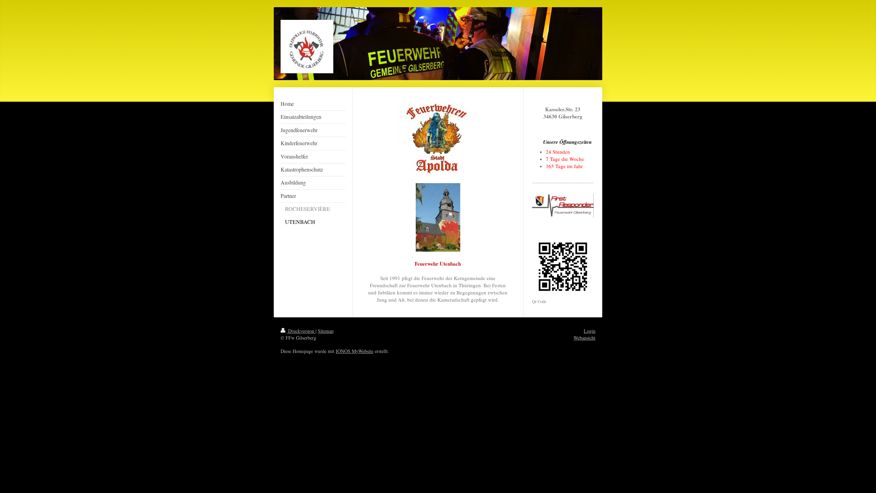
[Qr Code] (563, 267)
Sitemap (326, 331)
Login (589, 331)
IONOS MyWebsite (354, 351)
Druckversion (301, 331)
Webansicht (584, 337)
